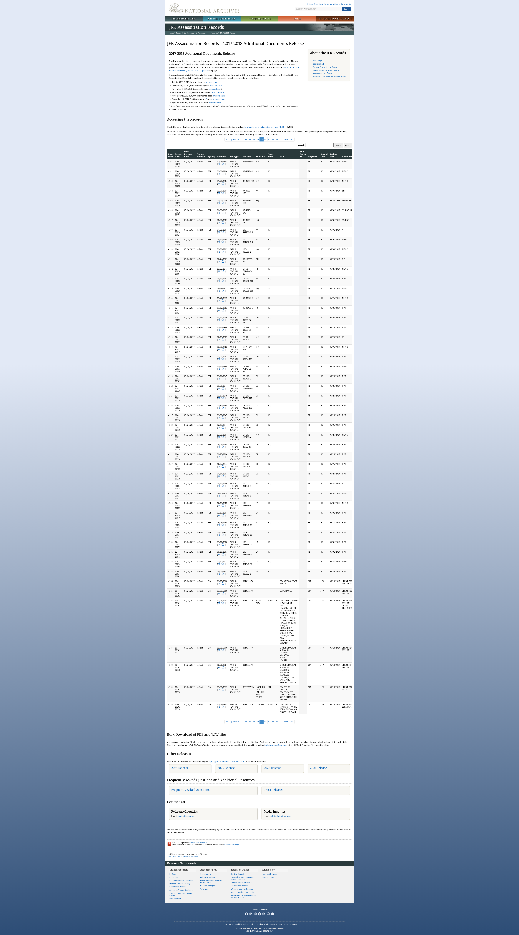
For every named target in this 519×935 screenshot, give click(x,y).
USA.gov (293, 924)
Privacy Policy (249, 924)
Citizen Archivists (315, 4)
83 (254, 139)
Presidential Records (178, 887)
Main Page (317, 60)
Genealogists (205, 874)
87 (269, 139)
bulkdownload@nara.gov (275, 745)
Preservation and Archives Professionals (211, 881)
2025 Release (180, 768)
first (227, 139)
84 (258, 139)
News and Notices (269, 874)
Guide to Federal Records (241, 882)
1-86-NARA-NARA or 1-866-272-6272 (259, 931)
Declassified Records (240, 885)
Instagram (255, 914)
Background (318, 63)
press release (212, 82)
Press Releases (273, 789)
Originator (313, 156)
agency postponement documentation (226, 761)
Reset (347, 145)
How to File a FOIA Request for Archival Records (243, 896)
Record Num (178, 155)
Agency (211, 156)
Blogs (268, 914)
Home (171, 33)
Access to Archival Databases (181, 890)
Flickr (272, 914)
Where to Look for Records (242, 889)
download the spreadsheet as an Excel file (262, 127)
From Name (270, 155)
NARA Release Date (188, 154)
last (292, 139)
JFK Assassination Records (207, 33)
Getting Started (237, 874)
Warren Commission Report (325, 67)
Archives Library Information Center (180, 894)
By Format (173, 877)
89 (277, 139)
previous (235, 139)
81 (246, 139)
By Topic (172, 874)
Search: (301, 145)
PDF (220, 164)
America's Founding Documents (335, 18)
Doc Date (221, 156)
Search (347, 9)
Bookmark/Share (332, 4)
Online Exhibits (175, 898)
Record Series (323, 155)
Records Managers (208, 885)
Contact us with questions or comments (183, 857)
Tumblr (259, 914)
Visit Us (297, 18)
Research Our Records (184, 18)
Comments (347, 156)
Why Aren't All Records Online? (243, 892)
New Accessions (268, 877)
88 (273, 139)
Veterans (204, 889)
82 (250, 139)
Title (282, 156)
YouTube (263, 914)
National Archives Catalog (179, 883)
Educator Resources (259, 18)
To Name (260, 156)
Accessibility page (231, 845)
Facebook (246, 914)
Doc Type (234, 156)
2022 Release (272, 768)
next (286, 139)
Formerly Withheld (201, 155)
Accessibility (237, 924)
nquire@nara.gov (186, 816)
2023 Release (226, 768)
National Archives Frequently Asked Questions (242, 878)
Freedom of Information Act (267, 924)
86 (265, 139)
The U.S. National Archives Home (204, 8)
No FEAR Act (284, 924)
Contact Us (346, 4)
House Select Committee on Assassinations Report (326, 71)
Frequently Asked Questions (190, 789)
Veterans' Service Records (222, 18)
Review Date (333, 155)
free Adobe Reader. (197, 842)
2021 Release (318, 768)
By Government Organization (181, 880)
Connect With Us (260, 909)
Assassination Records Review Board (329, 76)
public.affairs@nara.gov (281, 816)
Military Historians (207, 877)
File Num (247, 156)
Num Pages (303, 152)
